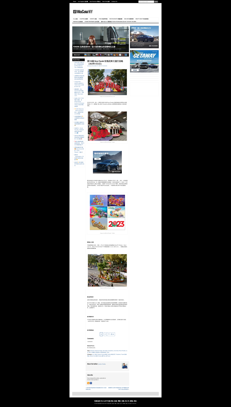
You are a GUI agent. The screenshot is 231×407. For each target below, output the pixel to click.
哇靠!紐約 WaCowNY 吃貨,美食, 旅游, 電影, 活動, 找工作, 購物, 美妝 (115, 401)
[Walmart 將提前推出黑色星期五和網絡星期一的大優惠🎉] (111, 55)
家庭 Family (98, 356)
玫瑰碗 (93, 352)
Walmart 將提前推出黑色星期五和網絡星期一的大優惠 (79, 137)
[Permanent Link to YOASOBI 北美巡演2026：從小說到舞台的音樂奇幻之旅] (100, 39)
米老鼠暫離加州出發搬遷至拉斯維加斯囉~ (79, 118)
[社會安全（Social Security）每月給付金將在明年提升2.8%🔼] (108, 55)
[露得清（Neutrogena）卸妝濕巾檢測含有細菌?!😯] (120, 55)
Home (74, 1)
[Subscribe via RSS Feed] (88, 383)
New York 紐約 (106, 1)
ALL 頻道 (75, 19)
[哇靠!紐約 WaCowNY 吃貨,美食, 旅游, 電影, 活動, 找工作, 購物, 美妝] (82, 11)
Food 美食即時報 (103, 19)
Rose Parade (122, 350)
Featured (118, 354)
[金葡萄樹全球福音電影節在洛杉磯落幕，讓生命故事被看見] (91, 55)
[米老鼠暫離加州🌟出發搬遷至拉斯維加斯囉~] (103, 55)
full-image (105, 350)
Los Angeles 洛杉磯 (83, 1)
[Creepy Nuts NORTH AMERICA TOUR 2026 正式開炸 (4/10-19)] (94, 55)
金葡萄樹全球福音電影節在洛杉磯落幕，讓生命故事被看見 (79, 77)
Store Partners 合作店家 (92, 21)
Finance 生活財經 (78, 21)
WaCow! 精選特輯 (129, 19)
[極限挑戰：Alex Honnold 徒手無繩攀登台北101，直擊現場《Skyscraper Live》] (97, 55)
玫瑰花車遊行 (103, 352)
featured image (98, 350)
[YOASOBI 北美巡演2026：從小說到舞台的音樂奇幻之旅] (88, 55)
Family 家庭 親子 (111, 354)
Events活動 (104, 354)
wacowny (89, 65)
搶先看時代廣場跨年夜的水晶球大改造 (79, 164)
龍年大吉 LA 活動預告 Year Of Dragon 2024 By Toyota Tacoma (118, 21)
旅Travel (108, 356)
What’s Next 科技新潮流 (142, 19)
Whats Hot (92, 356)
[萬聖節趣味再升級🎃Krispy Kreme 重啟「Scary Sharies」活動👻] (117, 55)
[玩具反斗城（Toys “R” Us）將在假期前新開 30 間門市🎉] (126, 55)
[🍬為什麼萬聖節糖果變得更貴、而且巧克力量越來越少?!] (114, 55)
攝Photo (104, 356)
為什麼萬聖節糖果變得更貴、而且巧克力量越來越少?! (79, 143)
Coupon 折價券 (84, 19)
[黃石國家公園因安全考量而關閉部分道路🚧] (105, 55)
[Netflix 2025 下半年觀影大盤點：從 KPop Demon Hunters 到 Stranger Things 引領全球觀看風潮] (100, 55)
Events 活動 (93, 19)
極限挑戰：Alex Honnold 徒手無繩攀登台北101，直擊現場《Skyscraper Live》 (79, 92)
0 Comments (104, 65)
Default (99, 354)
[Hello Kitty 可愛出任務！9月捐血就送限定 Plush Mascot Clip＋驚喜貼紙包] (85, 55)
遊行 (108, 352)
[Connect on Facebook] (91, 383)
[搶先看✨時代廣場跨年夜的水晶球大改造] (123, 55)
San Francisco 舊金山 (95, 1)
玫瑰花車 (97, 352)
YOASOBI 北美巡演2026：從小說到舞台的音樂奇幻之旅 (94, 46)
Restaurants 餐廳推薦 (115, 19)
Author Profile (102, 364)
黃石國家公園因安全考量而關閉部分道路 (79, 123)
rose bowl (116, 350)
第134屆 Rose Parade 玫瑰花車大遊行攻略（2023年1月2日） (105, 62)
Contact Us (114, 1)
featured (92, 350)
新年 (90, 352)
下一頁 (111, 334)
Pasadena (110, 350)
